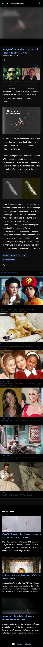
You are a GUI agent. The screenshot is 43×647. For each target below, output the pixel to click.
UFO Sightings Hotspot (15, 3)
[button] (4, 60)
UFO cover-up (9, 259)
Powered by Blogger (23, 644)
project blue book (11, 255)
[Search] (40, 3)
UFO (24, 255)
